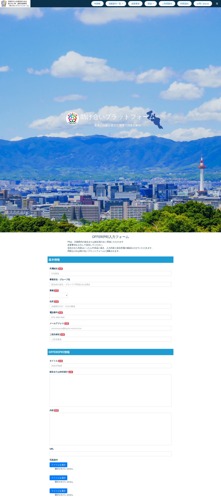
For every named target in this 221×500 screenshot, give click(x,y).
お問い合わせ (203, 3)
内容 (54, 410)
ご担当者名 (57, 334)
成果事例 (135, 3)
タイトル (56, 360)
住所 (54, 301)
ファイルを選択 (58, 464)
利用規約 (184, 3)
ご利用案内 (167, 3)
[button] (217, 3)
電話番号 (56, 312)
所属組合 (56, 268)
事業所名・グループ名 (60, 279)
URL (52, 449)
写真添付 (54, 460)
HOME (97, 3)
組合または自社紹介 (61, 371)
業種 (54, 290)
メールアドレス (59, 323)
